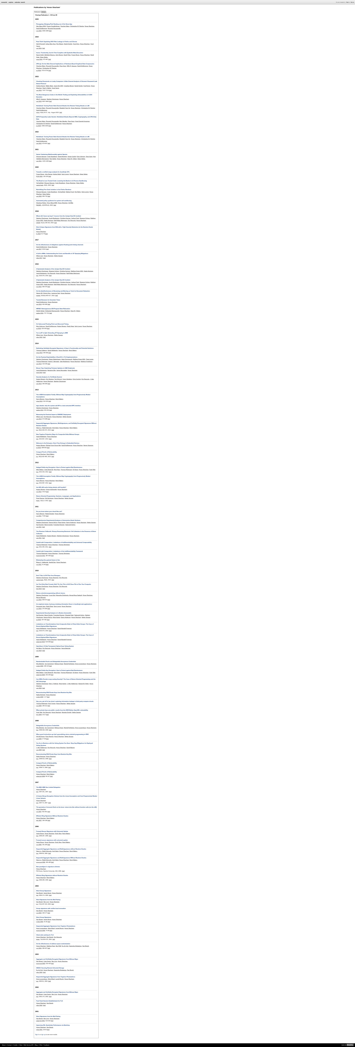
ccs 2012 (39, 491)
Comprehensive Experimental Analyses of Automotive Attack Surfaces (58, 520)
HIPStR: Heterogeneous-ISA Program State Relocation (53, 308)
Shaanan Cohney (85, 218)
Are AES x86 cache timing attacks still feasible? (51, 487)
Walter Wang (49, 86)
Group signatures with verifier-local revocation (51, 908)
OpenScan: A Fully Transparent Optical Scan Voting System (55, 646)
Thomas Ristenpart (41, 361)
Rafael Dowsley (49, 513)
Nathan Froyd (70, 192)
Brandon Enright (66, 712)
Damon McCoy (53, 522)
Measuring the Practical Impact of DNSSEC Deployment (53, 414)
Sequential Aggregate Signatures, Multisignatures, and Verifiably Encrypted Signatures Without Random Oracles (66, 424)
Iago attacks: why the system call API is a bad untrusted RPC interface (58, 405)
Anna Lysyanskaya (80, 664)
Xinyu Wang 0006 (52, 203)
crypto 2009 (39, 666)
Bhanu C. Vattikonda (42, 562)
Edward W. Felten (83, 683)
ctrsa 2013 (39, 401)
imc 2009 (39, 714)
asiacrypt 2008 (40, 776)
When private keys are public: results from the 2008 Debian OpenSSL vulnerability (62, 710)
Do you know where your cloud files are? (49, 511)
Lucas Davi (52, 595)
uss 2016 (39, 304)
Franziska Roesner (58, 524)
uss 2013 (39, 419)
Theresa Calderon (41, 350)
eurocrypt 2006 (40, 862)
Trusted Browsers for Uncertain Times (48, 300)
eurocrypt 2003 (40, 963)
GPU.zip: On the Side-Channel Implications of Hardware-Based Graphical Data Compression (65, 64)
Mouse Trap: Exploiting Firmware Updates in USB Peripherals (55, 368)
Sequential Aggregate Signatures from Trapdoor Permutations (55, 926)
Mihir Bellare (40, 469)
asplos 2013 (39, 410)
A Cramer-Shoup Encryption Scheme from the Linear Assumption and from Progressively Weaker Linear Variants (66, 797)
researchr (4, 2)
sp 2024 (38, 70)
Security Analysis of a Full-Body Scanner (49, 377)
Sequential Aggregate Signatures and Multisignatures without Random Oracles (61, 849)
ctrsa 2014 (39, 352)
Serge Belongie (65, 648)
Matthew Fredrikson (86, 361)
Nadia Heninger (48, 220)
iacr (37, 275)
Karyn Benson (40, 399)
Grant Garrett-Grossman (82, 121)
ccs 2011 (38, 516)
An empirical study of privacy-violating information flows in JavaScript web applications (64, 604)
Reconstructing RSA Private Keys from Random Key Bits (54, 692)
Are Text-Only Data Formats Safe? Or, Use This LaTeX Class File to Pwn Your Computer (63, 584)
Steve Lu (38, 428)
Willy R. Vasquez (72, 66)
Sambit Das (52, 562)
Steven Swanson (88, 445)
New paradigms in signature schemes (48, 866)
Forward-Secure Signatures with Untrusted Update (52, 831)
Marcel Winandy (41, 597)
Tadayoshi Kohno (70, 524)
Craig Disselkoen (52, 156)
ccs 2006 (39, 844)
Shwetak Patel (69, 615)
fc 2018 (38, 234)
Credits (15, 1045)
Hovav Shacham (89, 26)
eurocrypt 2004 (40, 930)
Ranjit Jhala (70, 326)
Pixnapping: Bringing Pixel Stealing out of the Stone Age (54, 24)
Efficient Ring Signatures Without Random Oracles (52, 816)
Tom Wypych (58, 379)
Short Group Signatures (43, 890)
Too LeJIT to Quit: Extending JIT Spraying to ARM (52, 333)
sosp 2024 (39, 59)
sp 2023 (38, 126)
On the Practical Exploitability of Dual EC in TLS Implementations (56, 357)
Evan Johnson (81, 156)
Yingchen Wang (64, 26)
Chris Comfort (77, 379)
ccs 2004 (39, 913)
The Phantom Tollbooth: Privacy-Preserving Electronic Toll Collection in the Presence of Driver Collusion (66, 532)
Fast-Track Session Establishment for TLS (49, 1001)
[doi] (50, 31)
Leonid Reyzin (59, 928)
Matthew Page (51, 946)
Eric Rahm (78, 192)
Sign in (347, 2)
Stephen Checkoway (53, 99)
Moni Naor (57, 469)
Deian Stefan (44, 57)
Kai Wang (39, 648)
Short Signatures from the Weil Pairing (48, 899)
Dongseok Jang (40, 606)
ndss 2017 (39, 258)
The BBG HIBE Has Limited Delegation (48, 787)
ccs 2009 (39, 705)
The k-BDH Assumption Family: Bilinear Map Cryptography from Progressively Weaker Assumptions (63, 396)
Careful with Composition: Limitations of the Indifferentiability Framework (59, 551)
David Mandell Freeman (65, 628)
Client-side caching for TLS (45, 935)
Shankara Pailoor (41, 203)
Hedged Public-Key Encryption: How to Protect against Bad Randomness (59, 670)
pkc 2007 (39, 820)
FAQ (40, 1045)
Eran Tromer (51, 703)
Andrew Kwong (40, 86)
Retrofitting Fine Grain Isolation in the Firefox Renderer (53, 189)
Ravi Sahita (53, 158)
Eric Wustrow (50, 379)
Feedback (46, 1045)
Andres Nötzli (57, 174)
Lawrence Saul (55, 293)
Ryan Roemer (40, 498)
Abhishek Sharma (49, 55)
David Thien (67, 55)
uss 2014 (39, 364)
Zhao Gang (62, 66)
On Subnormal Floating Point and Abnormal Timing (52, 324)
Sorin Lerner (65, 174)
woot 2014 (39, 372)
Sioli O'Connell (40, 44)
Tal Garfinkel (40, 183)
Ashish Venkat (40, 311)
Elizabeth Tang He (64, 108)
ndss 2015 (39, 337)
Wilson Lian (39, 256)
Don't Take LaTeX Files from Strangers (48, 575)
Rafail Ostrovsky (47, 428)
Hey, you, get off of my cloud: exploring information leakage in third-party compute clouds (64, 701)
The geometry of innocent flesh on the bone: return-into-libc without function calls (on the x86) (66, 807)
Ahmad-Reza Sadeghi (75, 595)
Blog (36, 1045)
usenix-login (39, 185)
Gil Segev (75, 469)
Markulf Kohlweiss (69, 664)
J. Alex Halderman (72, 683)
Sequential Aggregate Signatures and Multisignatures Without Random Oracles (61, 857)
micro (37, 112)
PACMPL (38, 205)
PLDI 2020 (39, 176)
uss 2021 (39, 161)
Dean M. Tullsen (72, 158)
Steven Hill (39, 293)
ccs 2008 (39, 739)
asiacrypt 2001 (40, 1020)
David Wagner (70, 747)
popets (38, 295)
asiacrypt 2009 (40, 675)
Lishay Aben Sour (50, 44)
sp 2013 (38, 447)
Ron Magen (59, 44)
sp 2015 (38, 328)
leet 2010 (39, 588)
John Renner (59, 55)
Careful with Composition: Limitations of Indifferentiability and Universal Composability (64, 542)
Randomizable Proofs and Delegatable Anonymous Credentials (56, 661)
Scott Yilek (92, 469)
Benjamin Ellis (52, 370)
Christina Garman (65, 218)
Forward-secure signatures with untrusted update (52, 840)
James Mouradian (61, 370)
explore (11, 2)
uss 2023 (39, 90)
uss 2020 (39, 196)
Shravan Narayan (41, 156)
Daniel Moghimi (62, 156)
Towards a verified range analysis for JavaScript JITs (53, 172)
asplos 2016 (39, 313)
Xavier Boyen (40, 833)
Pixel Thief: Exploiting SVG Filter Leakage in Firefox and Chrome (56, 41)
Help (20, 1045)
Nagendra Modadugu (75, 946)
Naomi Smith (40, 55)
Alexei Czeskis (48, 524)
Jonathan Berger (69, 86)
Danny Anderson (71, 522)
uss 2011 (39, 527)
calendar (17, 2)
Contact (9, 1045)
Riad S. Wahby (47, 88)
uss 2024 (39, 48)
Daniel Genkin (68, 44)
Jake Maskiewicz (65, 361)
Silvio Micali (51, 928)
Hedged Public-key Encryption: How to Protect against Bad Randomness (59, 467)
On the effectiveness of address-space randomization (53, 943)
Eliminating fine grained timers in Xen (48, 560)
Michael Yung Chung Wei (53, 445)
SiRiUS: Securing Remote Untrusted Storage (50, 968)
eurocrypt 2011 (40, 555)
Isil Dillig (70, 203)
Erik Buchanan (49, 498)
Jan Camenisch (49, 664)
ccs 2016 (39, 286)
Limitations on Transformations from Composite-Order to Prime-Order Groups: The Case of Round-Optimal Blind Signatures (65, 625)
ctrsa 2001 (39, 1029)
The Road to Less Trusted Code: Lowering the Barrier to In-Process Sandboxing (61, 180)
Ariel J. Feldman (53, 683)
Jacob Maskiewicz (54, 218)
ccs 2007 (39, 811)
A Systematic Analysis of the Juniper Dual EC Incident (53, 269)
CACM (38, 222)
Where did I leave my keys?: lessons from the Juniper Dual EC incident (58, 216)
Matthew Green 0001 (77, 271)
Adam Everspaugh (66, 359)
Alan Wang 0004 (41, 26)
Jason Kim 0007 (58, 86)
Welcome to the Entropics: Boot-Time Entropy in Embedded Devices (57, 443)
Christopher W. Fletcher (77, 26)
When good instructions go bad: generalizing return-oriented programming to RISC (62, 734)
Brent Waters (72, 350)
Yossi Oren (76, 44)
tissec (38, 500)
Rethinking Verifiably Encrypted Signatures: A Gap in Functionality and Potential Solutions (65, 348)
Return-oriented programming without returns (50, 593)
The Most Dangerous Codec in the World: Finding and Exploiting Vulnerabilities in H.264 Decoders (64, 96)
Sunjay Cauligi (72, 156)
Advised (44, 11)
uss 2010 (39, 650)
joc (37, 430)
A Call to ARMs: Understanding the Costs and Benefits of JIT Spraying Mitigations (62, 253)
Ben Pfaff (58, 946)
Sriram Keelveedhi (51, 489)
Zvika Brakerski (48, 469)
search (23, 2)
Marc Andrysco (40, 326)
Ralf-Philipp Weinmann (60, 220)
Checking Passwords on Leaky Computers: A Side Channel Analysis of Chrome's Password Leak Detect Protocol (66, 82)
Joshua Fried (75, 218)
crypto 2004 (39, 921)
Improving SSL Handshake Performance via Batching (53, 1025)
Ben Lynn (46, 902)
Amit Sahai (55, 428)
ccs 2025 (39, 31)
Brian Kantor (61, 522)
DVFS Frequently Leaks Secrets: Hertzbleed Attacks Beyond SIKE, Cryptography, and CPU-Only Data (66, 118)
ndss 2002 (39, 1005)
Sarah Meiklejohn (53, 350)
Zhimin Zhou (47, 293)
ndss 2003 (39, 972)
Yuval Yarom (55, 88)
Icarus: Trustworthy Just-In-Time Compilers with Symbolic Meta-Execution (59, 52)
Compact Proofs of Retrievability (46, 452)
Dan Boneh (39, 893)
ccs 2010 (39, 599)
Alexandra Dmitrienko (62, 595)
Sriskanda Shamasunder (52, 311)
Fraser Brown (75, 55)
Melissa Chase (59, 664)
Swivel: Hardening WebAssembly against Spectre (51, 154)
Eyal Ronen (86, 86)
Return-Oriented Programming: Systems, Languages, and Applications (58, 496)
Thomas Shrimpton (64, 544)
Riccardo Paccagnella (54, 28)
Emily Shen (58, 833)
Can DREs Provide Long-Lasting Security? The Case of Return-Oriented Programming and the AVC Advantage (65, 680)
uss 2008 (39, 750)
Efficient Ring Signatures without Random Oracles (52, 875)
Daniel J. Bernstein (53, 361)
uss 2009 (39, 688)
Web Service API (28, 1045)
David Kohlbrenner (41, 28)
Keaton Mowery (61, 326)
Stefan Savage (58, 256)
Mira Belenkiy (40, 664)
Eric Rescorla (72, 220)
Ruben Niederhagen (55, 359)
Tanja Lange (89, 359)
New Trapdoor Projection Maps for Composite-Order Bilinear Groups (57, 434)
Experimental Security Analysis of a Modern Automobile (53, 613)
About (3, 1045)
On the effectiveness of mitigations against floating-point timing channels (59, 244)
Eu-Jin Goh (65, 946)
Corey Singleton (67, 379)
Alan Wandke (63, 121)
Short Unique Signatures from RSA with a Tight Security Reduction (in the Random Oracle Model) (64, 228)
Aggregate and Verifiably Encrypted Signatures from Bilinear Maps (57, 959)
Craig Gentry (47, 961)
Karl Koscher (40, 524)
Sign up (352, 2)
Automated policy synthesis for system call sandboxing (54, 200)
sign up (43, 1034)
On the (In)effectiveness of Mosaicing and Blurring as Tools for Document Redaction (63, 291)
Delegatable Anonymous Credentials (47, 725)
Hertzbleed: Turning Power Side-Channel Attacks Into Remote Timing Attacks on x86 (62, 105)
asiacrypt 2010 (40, 642)
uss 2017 (39, 249)
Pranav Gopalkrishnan (53, 26)
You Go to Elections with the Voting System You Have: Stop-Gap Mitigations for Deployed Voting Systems (64, 744)
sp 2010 (38, 619)
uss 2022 (39, 143)
